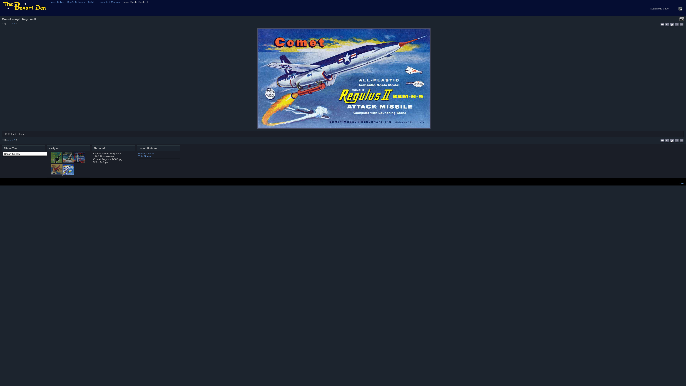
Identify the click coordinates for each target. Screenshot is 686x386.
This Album (144, 156)
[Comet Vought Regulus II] (344, 78)
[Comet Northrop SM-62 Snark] (56, 174)
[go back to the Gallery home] (24, 6)
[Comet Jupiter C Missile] (79, 162)
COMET (92, 2)
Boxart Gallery (57, 2)
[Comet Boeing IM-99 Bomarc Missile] (56, 162)
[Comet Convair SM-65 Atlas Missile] (68, 162)
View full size (681, 19)
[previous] (667, 24)
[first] (662, 24)
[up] (672, 24)
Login (682, 183)
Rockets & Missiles (110, 2)
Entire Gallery (146, 153)
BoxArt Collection (76, 2)
